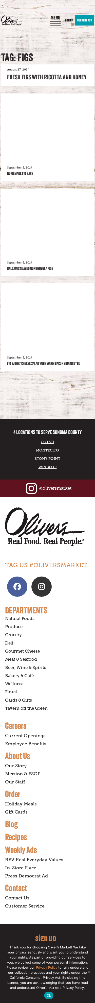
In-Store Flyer (20, 867)
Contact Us (17, 897)
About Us (17, 755)
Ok (49, 995)
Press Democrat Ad (26, 875)
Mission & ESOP (23, 773)
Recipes (16, 836)
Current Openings (25, 735)
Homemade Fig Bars (20, 173)
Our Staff (15, 781)
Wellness (14, 683)
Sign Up (69, 20)
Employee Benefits (25, 743)
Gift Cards (16, 812)
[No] (88, 971)
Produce (14, 626)
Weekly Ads (21, 849)
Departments (26, 610)
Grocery (13, 634)
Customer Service (25, 906)
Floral (11, 691)
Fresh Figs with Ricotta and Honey (47, 77)
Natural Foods (19, 618)
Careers (16, 725)
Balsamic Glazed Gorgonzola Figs (30, 268)
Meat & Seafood (21, 659)
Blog (11, 824)
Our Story (16, 765)
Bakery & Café (19, 675)
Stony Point (47, 459)
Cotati (47, 442)
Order (12, 794)
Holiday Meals (21, 803)
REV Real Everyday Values (34, 859)
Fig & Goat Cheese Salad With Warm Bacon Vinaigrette (43, 363)
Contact (16, 887)
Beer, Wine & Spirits (25, 667)
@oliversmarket (55, 488)
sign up (45, 937)
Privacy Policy (46, 967)
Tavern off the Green (26, 708)
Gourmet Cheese (22, 651)
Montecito (47, 450)
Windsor (48, 467)
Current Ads (84, 20)
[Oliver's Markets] (11, 20)
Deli (9, 643)
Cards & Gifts (18, 700)
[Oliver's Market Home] (47, 526)
